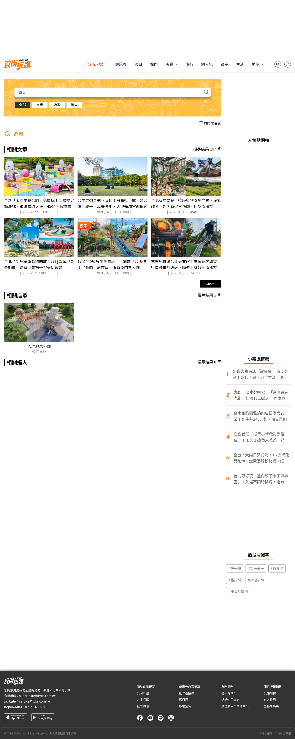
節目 (138, 64)
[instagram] (171, 718)
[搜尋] (277, 64)
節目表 (183, 699)
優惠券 (121, 64)
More (210, 283)
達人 (74, 104)
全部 (22, 104)
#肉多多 (277, 568)
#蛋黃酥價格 (238, 591)
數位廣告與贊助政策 (235, 706)
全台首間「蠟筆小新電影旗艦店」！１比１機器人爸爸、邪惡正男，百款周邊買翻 (261, 437)
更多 (255, 64)
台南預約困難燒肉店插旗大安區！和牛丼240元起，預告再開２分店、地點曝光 (262, 416)
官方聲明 (270, 699)
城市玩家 (95, 64)
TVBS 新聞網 (283, 733)
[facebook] (140, 718)
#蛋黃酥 (234, 579)
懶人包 (207, 64)
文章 (39, 104)
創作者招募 (186, 693)
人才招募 (143, 699)
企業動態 (143, 706)
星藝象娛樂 (271, 706)
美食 (169, 64)
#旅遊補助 (256, 579)
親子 (224, 64)
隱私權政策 (228, 693)
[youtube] (150, 718)
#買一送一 (256, 568)
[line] (160, 718)
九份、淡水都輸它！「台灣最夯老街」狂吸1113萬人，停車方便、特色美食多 (261, 395)
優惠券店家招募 (189, 686)
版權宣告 (185, 706)
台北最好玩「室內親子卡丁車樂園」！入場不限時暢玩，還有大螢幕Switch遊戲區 (261, 479)
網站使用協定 (230, 699)
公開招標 (270, 693)
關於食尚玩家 (146, 686)
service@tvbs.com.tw (34, 701)
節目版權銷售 (273, 686)
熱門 (154, 64)
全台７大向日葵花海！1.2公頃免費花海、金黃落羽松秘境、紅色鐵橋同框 (261, 458)
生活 (240, 64)
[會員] (287, 64)
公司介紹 (143, 693)
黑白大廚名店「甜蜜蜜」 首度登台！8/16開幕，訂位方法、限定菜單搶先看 (260, 374)
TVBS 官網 (266, 733)
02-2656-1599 (35, 707)
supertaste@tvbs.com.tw (37, 695)
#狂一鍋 (234, 568)
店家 (57, 104)
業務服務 (227, 686)
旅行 (189, 64)
